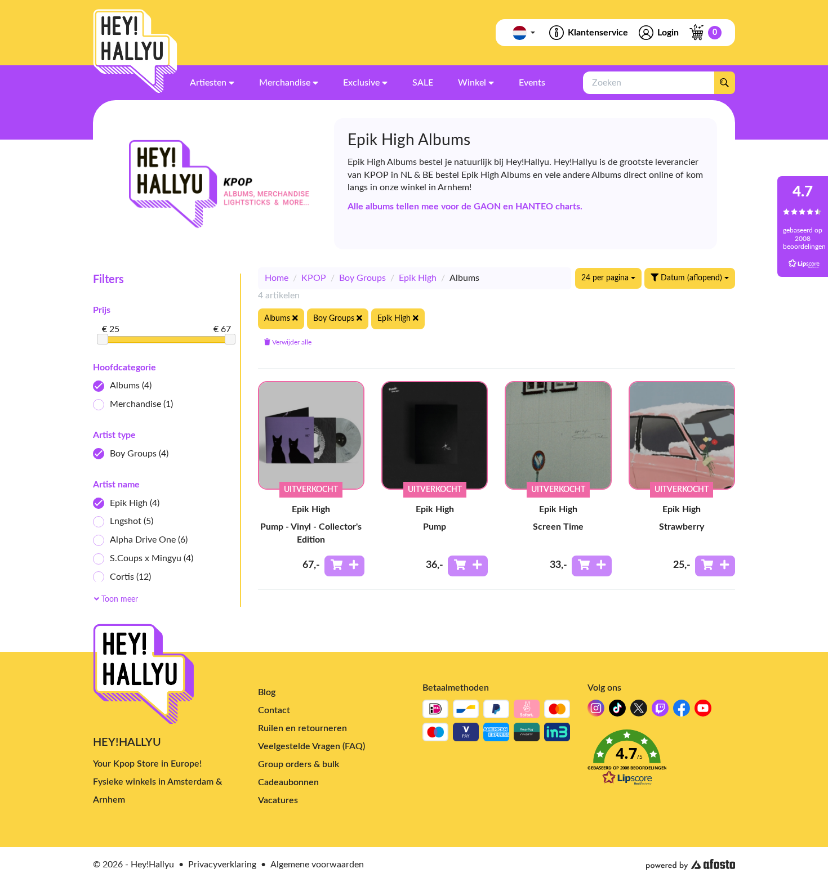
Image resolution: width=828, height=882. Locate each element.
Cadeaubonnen (288, 782)
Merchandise (141, 404)
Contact (274, 710)
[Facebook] (681, 711)
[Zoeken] (724, 82)
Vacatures (278, 800)
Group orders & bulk (298, 764)
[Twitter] (638, 711)
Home (276, 278)
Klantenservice (598, 32)
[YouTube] (703, 711)
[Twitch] (660, 711)
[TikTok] (617, 711)
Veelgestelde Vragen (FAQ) (311, 746)
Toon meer (118, 599)
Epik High (134, 503)
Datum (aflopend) (691, 278)
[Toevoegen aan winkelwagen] (344, 566)
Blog (266, 692)
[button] (661, 760)
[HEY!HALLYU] (135, 51)
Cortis (130, 576)
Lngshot (131, 521)
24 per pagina (606, 278)
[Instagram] (595, 711)
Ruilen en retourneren (302, 728)
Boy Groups (139, 453)
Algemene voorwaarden (317, 864)
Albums (131, 385)
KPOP (313, 278)
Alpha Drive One (149, 539)
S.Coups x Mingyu (151, 558)
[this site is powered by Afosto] (690, 864)
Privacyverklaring (222, 864)
